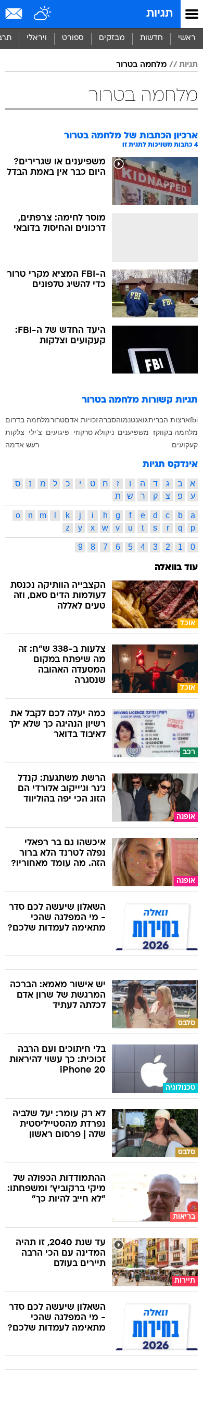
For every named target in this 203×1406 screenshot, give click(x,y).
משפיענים (133, 432)
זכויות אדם (81, 420)
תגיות (159, 13)
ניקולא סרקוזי (93, 432)
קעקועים (185, 445)
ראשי (187, 38)
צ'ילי (35, 432)
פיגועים (57, 432)
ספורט (73, 38)
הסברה (110, 420)
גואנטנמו (134, 420)
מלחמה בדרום (27, 420)
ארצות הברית (169, 420)
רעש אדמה (22, 445)
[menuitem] (151, 38)
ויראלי (37, 38)
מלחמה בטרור (141, 65)
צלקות (14, 432)
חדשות (151, 38)
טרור (57, 420)
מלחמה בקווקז (175, 432)
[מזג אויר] (43, 14)
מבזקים (112, 38)
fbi (194, 420)
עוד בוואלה (176, 567)
